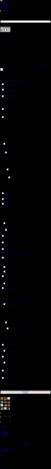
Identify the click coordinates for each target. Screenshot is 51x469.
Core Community (4, 426)
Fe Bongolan (18, 67)
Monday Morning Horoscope (5, 433)
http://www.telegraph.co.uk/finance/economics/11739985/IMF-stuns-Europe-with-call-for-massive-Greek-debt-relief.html (17, 301)
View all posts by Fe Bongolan (4, 77)
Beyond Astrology (3, 450)
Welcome (10, 67)
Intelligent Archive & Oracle (5, 431)
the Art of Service (25, 62)
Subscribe (3, 7)
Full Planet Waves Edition (5, 432)
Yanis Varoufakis (12, 91)
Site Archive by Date (4, 435)
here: (15, 98)
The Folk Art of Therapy (4, 449)
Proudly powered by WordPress (4, 468)
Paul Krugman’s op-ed (6, 37)
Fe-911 (7, 67)
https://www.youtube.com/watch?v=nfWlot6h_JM (8, 196)
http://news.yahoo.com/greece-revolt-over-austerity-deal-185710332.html (11, 252)
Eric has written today (15, 51)
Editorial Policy (3, 454)
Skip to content (4, 0)
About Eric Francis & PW (7, 4)
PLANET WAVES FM (5, 9)
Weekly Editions (4, 8)
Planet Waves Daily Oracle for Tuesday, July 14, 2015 (21, 80)
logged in (5, 386)
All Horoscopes (3, 430)
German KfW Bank (42, 43)
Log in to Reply (4, 88)
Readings (5, 2)
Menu (1, 0)
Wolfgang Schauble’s (15, 42)
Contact (4, 6)
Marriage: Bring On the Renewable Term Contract (7, 80)
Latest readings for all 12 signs (25, 444)
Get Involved (5, 3)
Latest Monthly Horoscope (25, 391)
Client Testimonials (6, 5)
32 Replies (1, 17)
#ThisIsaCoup (13, 41)
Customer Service (4, 434)
